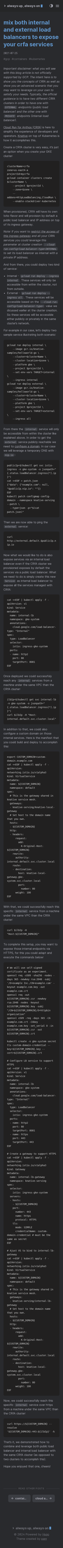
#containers (19, 59)
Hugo (45, 1534)
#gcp (7, 59)
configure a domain (27, 446)
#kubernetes (37, 59)
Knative (23, 136)
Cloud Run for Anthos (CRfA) (22, 127)
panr (44, 1538)
